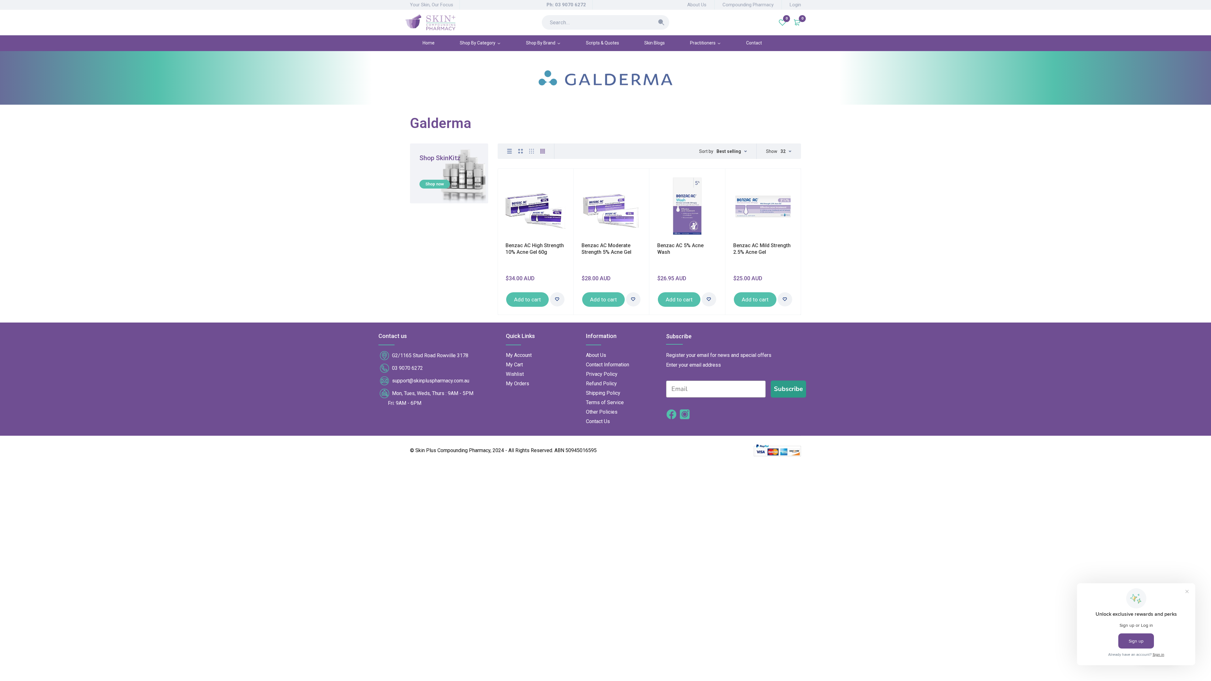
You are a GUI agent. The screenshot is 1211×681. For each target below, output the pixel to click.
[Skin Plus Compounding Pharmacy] (430, 22)
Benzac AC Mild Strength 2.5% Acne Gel (762, 248)
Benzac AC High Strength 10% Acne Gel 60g (535, 248)
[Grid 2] (520, 151)
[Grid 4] (542, 151)
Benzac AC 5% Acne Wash (680, 248)
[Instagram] (685, 415)
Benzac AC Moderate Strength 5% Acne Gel (606, 248)
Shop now (434, 184)
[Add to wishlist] (557, 299)
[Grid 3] (531, 151)
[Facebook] (671, 415)
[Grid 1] (509, 151)
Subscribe (788, 389)
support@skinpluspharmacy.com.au (430, 381)
